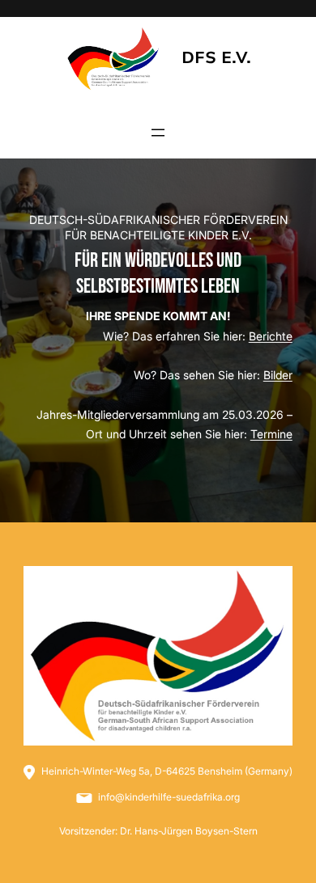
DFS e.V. (216, 58)
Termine (271, 434)
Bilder (278, 375)
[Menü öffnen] (158, 133)
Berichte (271, 336)
